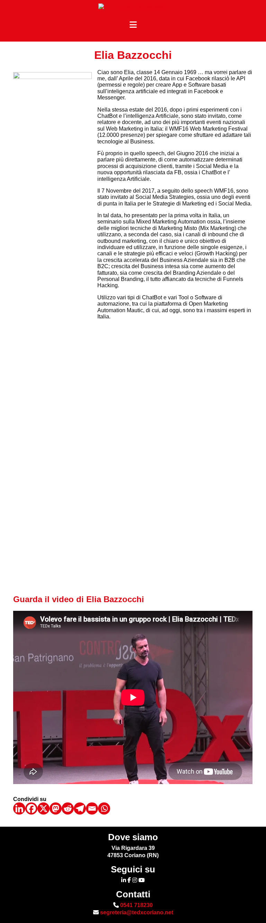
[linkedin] (123, 880)
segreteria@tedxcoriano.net (136, 912)
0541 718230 (136, 905)
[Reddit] (68, 808)
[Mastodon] (56, 808)
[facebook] (129, 880)
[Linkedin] (19, 808)
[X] (43, 808)
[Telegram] (80, 808)
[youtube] (142, 880)
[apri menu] (133, 25)
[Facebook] (31, 808)
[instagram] (134, 880)
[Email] (92, 808)
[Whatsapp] (104, 808)
